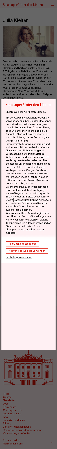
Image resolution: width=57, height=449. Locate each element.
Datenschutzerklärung (26, 200)
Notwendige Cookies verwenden (27, 250)
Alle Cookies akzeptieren (22, 243)
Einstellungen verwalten (19, 257)
